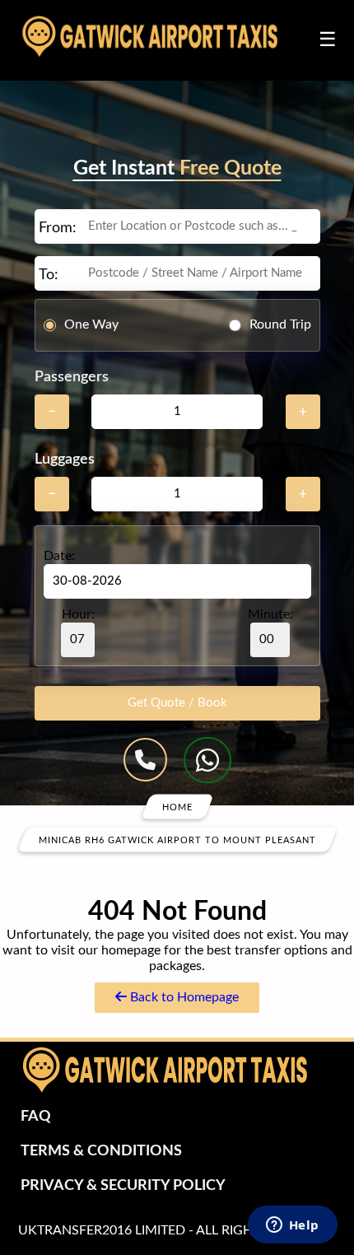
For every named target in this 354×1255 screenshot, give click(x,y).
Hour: (78, 614)
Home (177, 806)
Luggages (65, 459)
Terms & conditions (101, 1151)
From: (58, 228)
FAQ (36, 1116)
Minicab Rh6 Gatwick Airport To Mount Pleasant (177, 839)
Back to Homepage (183, 997)
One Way (91, 324)
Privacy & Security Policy (123, 1185)
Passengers (72, 377)
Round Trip (280, 324)
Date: (59, 555)
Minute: (270, 614)
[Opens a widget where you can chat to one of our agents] (292, 1226)
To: (48, 275)
